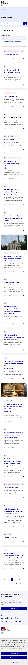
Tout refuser (14, 658)
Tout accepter (14, 654)
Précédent (8, 579)
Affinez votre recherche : (13, 42)
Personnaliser (14, 662)
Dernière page (20, 583)
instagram (15, 621)
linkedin (7, 621)
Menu (25, 2)
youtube (20, 621)
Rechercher (25, 23)
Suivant (16, 583)
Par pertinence (6, 38)
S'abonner (14, 608)
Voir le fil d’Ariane (5, 9)
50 (12, 583)
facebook (11, 621)
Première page (4, 579)
